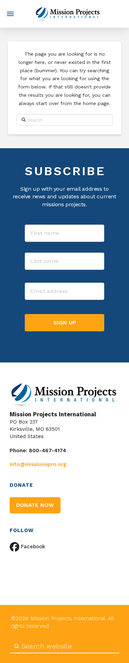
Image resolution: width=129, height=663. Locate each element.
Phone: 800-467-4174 (38, 450)
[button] (10, 13)
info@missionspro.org (38, 464)
